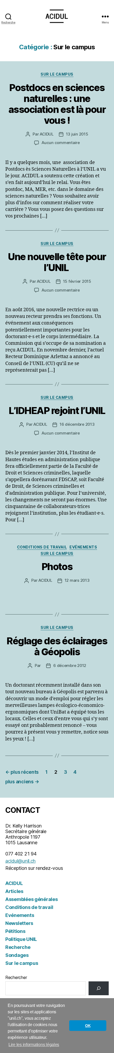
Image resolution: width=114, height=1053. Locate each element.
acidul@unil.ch (20, 861)
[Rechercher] (99, 988)
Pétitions (15, 931)
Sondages (17, 955)
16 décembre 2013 (77, 424)
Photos (57, 566)
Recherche (17, 947)
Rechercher (16, 977)
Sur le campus (57, 74)
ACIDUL (46, 134)
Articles (14, 891)
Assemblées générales (31, 899)
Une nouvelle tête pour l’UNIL (57, 262)
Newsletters (19, 923)
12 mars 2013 (77, 580)
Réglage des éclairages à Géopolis (57, 646)
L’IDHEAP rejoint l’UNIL (57, 410)
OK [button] (87, 1025)
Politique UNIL (21, 939)
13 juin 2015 (77, 134)
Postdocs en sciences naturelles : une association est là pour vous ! (57, 104)
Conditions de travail (42, 547)
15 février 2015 (77, 281)
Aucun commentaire (61, 142)
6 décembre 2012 (69, 665)
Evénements (83, 547)
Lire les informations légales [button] (33, 1044)
